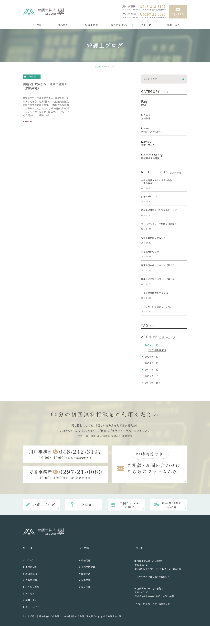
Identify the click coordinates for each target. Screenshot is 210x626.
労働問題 (86, 580)
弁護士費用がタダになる (153, 238)
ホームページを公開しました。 (156, 307)
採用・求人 (31, 600)
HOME (98, 66)
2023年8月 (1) (157, 350)
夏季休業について (150, 196)
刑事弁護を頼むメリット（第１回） (159, 279)
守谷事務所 (31, 580)
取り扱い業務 (32, 587)
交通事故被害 (88, 567)
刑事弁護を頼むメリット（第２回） (159, 265)
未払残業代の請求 (150, 252)
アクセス (30, 594)
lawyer (32, 77)
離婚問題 (86, 574)
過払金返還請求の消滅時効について (159, 210)
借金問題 (86, 587)
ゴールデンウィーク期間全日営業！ (159, 224)
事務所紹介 (31, 567)
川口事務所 (31, 574)
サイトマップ (32, 607)
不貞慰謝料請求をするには (154, 293)
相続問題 (86, 560)
